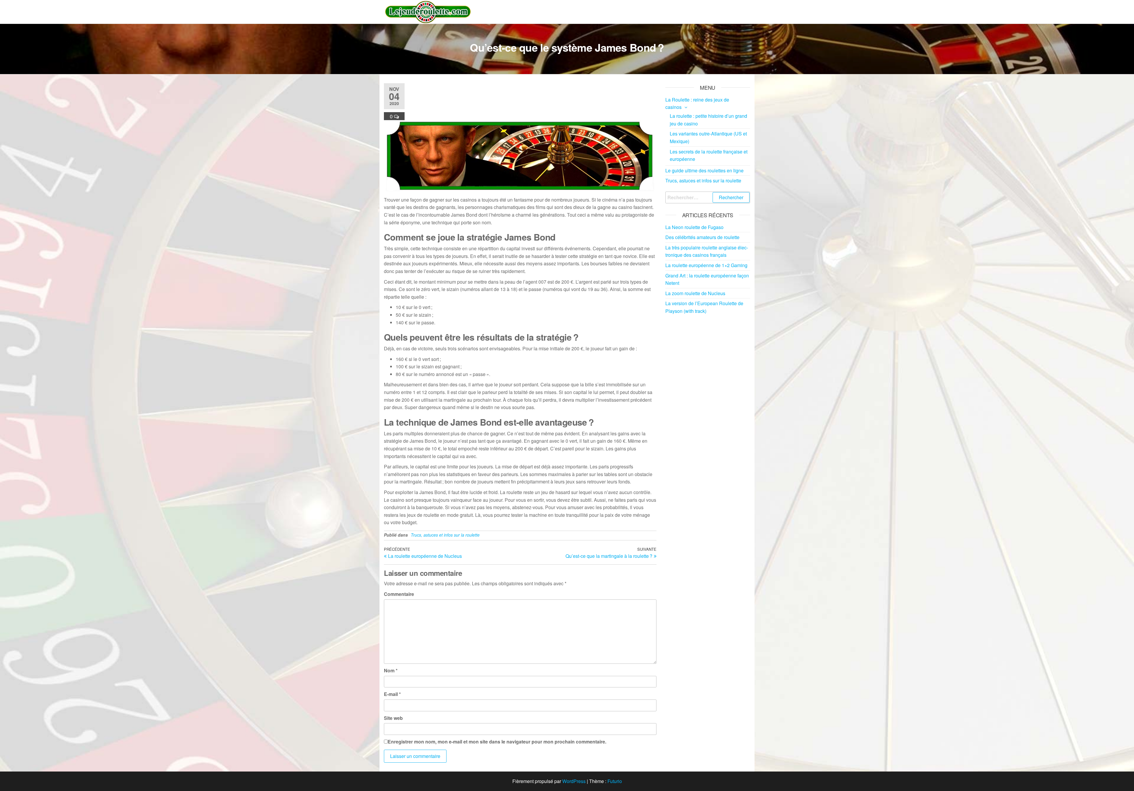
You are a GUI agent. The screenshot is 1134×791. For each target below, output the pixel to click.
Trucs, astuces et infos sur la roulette (445, 535)
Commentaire (399, 594)
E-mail (392, 694)
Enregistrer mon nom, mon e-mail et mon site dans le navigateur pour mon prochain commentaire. (497, 741)
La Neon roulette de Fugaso (694, 227)
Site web (393, 718)
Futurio (614, 781)
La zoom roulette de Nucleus (695, 293)
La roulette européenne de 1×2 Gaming (706, 265)
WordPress (574, 781)
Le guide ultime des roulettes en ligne (704, 170)
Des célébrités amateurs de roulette (702, 237)
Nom (390, 670)
